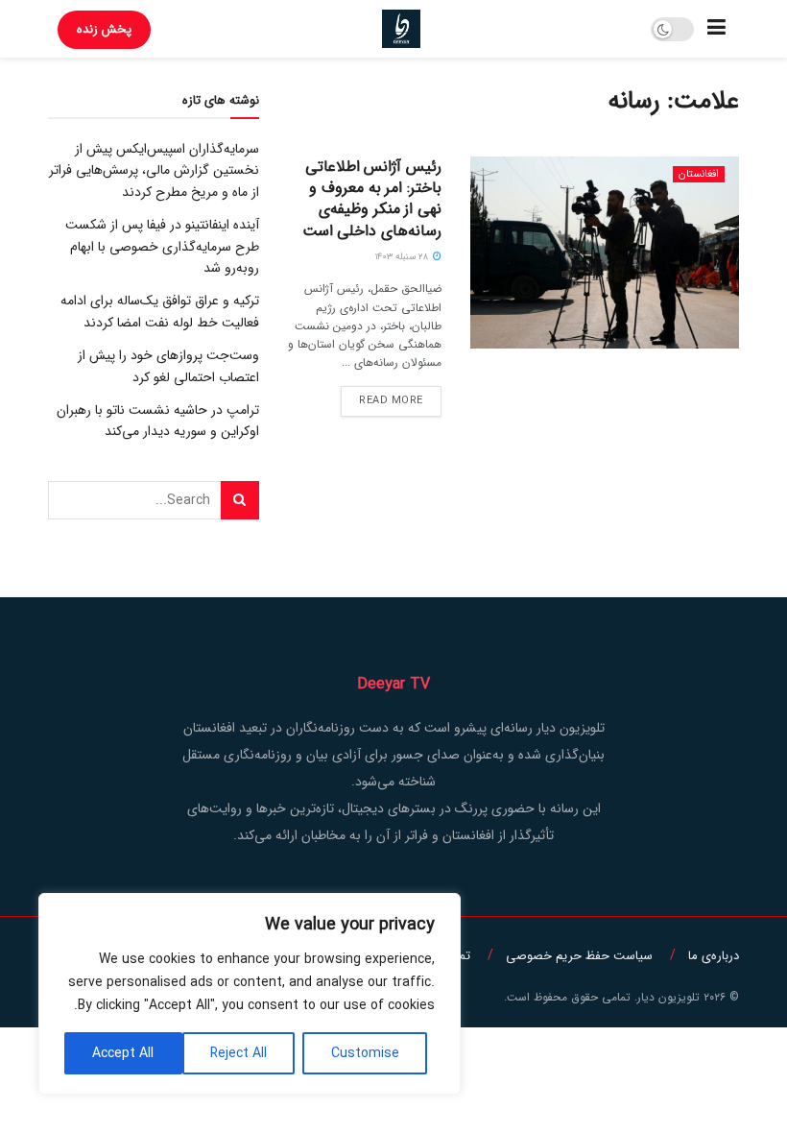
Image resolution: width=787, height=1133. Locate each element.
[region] (249, 994)
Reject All (238, 1053)
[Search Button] (240, 500)
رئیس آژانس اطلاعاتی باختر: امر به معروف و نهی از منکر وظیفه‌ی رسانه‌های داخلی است (371, 199)
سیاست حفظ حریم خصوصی (579, 956)
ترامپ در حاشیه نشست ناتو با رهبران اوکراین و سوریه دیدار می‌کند (158, 420)
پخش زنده (104, 29)
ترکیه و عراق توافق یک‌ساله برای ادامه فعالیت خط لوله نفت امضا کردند (159, 311)
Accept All (123, 1053)
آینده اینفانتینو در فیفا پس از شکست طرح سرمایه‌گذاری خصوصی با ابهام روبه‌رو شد (162, 246)
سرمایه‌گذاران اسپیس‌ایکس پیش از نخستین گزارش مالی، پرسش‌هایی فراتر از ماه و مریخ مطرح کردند (154, 170)
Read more (391, 401)
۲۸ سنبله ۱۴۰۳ (403, 257)
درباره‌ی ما (713, 956)
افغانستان (699, 174)
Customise (365, 1053)
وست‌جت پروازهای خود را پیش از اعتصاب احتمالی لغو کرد (168, 366)
